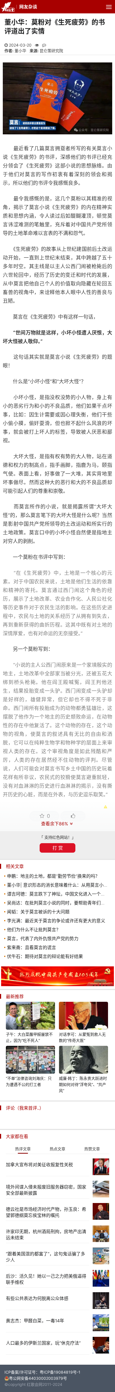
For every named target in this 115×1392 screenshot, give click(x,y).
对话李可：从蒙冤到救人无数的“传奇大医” (82, 1037)
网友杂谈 (28, 6)
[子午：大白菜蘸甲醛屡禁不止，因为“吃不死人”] (30, 1016)
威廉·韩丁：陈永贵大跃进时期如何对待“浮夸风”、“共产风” (83, 1084)
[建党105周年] (57, 984)
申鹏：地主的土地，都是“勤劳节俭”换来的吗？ (53, 876)
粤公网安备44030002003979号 (38, 1378)
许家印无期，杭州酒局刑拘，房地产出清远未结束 (46, 1234)
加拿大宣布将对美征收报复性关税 (39, 1164)
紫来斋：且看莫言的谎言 (31, 947)
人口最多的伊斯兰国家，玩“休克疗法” (43, 1343)
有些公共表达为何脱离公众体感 (37, 1298)
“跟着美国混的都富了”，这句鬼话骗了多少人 (45, 1257)
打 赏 (57, 848)
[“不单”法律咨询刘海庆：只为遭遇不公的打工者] (30, 1060)
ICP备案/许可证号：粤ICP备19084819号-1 (42, 1372)
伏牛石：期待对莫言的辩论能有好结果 (45, 956)
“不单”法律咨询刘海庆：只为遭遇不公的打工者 (29, 1081)
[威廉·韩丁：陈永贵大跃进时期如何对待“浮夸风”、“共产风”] (83, 1060)
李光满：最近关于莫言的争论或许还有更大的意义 (56, 920)
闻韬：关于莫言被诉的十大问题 (38, 912)
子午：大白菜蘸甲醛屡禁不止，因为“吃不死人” (29, 1037)
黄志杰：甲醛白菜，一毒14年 (35, 1320)
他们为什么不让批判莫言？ (34, 929)
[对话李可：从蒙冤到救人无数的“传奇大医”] (83, 1016)
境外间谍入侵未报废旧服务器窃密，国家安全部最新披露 (46, 1190)
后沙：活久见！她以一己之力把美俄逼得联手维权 (46, 1279)
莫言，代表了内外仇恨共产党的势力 (42, 938)
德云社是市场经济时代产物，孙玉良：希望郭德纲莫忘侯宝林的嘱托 (46, 1212)
